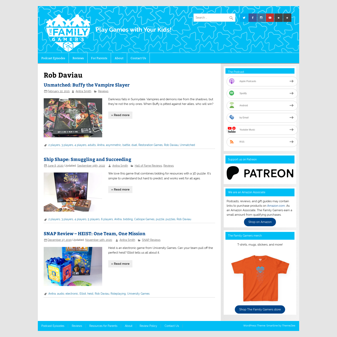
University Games (138, 293)
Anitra (101, 145)
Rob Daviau (171, 145)
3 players (67, 145)
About (119, 58)
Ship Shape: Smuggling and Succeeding (87, 159)
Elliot (83, 293)
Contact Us (138, 58)
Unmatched (187, 145)
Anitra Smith (83, 91)
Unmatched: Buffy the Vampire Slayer (86, 85)
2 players (54, 145)
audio (60, 293)
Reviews (78, 58)
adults (92, 145)
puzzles (170, 219)
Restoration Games (150, 145)
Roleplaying (118, 293)
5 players (94, 219)
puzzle (160, 219)
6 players (107, 219)
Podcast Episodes (53, 58)
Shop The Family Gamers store (260, 309)
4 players (80, 145)
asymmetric (113, 145)
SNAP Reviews (151, 239)
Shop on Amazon (260, 222)
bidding (128, 219)
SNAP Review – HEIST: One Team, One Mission (94, 233)
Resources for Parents (103, 326)
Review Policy (148, 326)
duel (134, 145)
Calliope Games (144, 219)
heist (90, 293)
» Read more (120, 115)
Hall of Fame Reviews (148, 165)
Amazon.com (276, 205)
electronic (72, 293)
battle (126, 145)
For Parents (99, 58)
